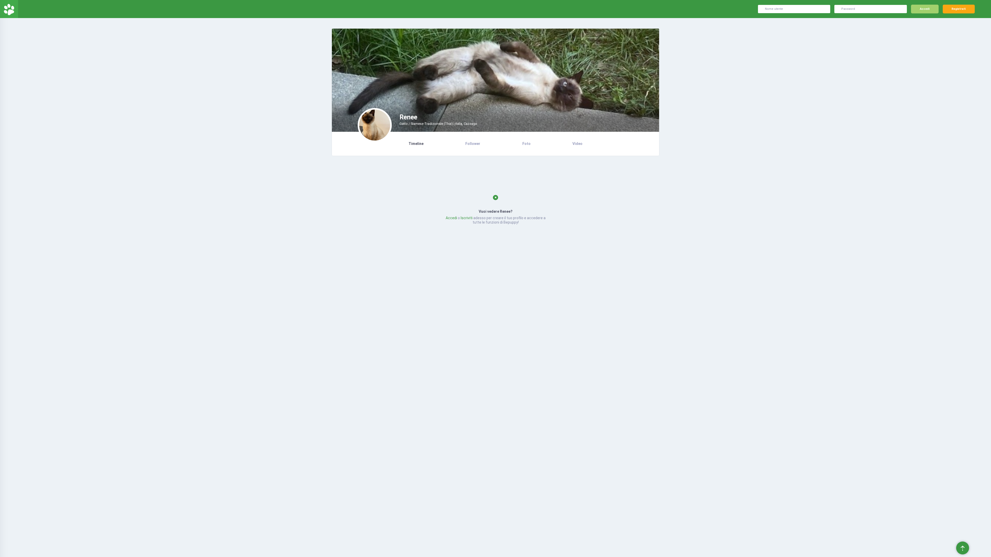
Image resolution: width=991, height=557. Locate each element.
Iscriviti (467, 218)
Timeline (416, 144)
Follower (472, 144)
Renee (408, 117)
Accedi (925, 9)
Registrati (959, 9)
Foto (526, 144)
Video (577, 144)
